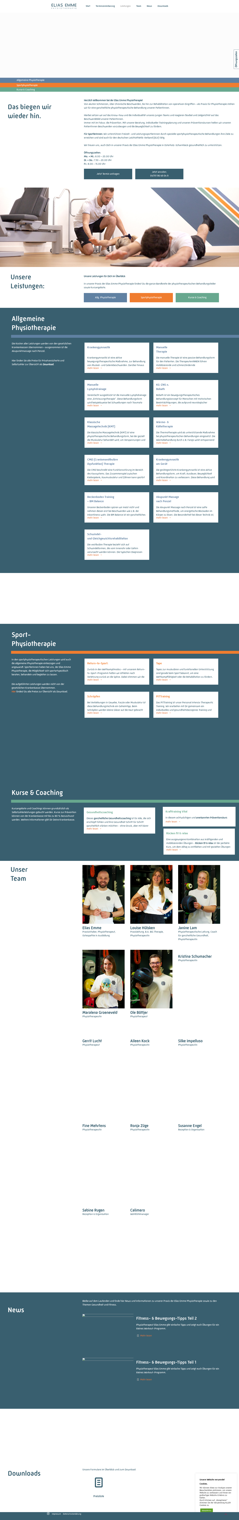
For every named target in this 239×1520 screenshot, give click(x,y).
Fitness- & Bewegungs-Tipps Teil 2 (166, 1318)
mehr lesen (93, 368)
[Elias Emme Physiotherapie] (64, 6)
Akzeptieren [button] (206, 1511)
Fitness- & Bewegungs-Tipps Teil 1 (166, 1362)
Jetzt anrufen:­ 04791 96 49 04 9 (159, 174)
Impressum (56, 1514)
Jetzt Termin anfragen (108, 174)
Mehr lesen (146, 1336)
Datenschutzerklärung (72, 1514)
